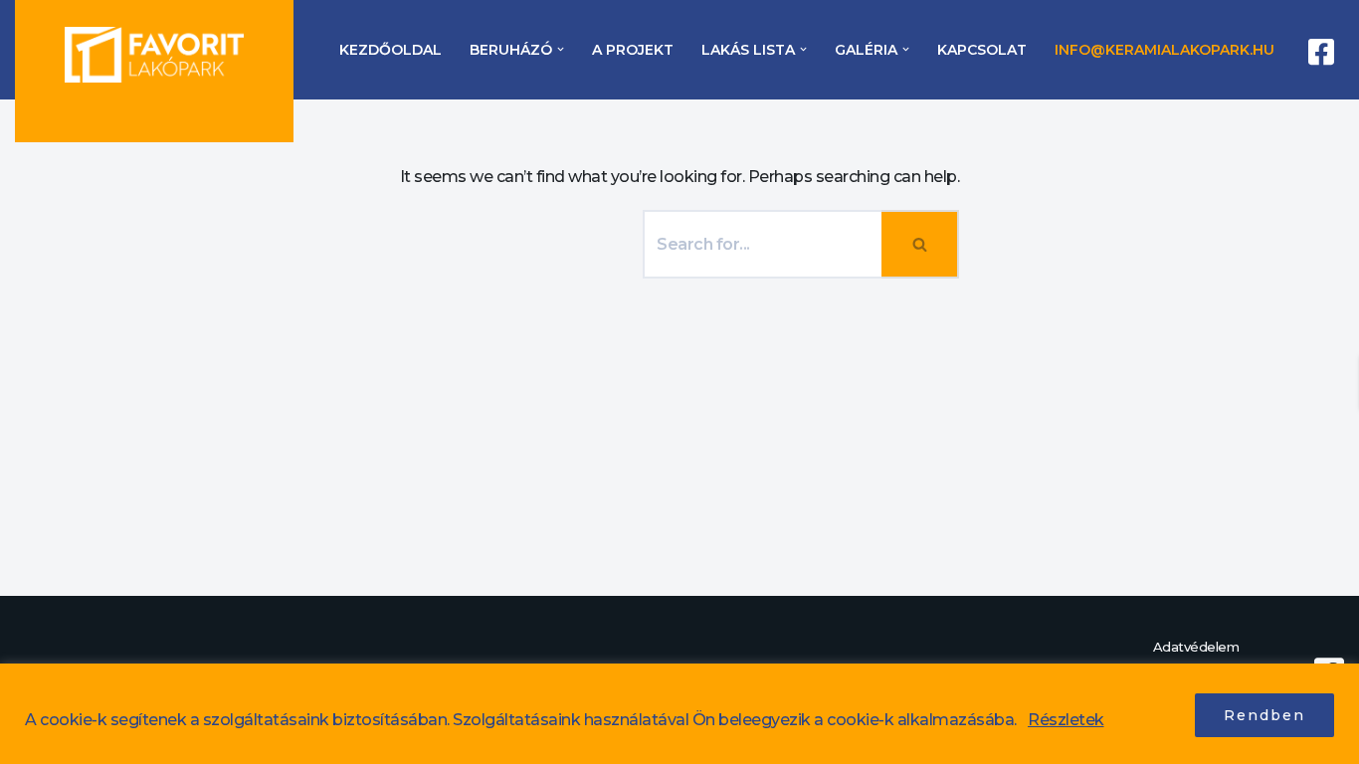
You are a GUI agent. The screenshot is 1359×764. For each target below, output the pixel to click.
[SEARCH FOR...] (521, 240)
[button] (560, 49)
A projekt (633, 50)
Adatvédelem (1196, 647)
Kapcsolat (982, 50)
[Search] (920, 244)
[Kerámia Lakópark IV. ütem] (154, 55)
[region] (679, 714)
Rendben (1264, 715)
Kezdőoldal (390, 50)
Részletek (1066, 719)
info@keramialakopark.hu (1164, 50)
